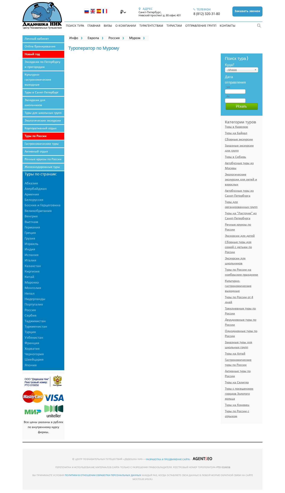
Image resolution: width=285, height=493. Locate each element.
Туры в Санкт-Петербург (42, 92)
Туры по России (36, 136)
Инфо (73, 38)
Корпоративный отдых (41, 128)
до (228, 96)
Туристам (174, 26)
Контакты (227, 26)
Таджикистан (35, 321)
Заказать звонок (247, 11)
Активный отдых (36, 151)
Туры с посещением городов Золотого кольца (239, 393)
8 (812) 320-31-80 (206, 13)
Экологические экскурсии (43, 120)
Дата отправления (228, 79)
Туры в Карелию (236, 127)
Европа (93, 38)
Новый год (32, 54)
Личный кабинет (37, 39)
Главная (93, 26)
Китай (29, 277)
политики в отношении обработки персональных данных (103, 475)
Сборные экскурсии (239, 139)
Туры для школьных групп (43, 113)
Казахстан (33, 266)
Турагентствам (151, 26)
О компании (125, 26)
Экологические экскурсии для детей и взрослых (241, 179)
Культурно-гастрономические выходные (38, 79)
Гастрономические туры (42, 144)
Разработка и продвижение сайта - (169, 459)
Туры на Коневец (237, 405)
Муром (134, 38)
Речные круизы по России (43, 159)
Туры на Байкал (236, 133)
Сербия (31, 315)
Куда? (229, 64)
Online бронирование (40, 46)
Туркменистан (36, 326)
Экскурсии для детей (240, 236)
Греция (30, 233)
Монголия (33, 288)
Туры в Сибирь (235, 157)
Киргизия (32, 271)
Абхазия (31, 183)
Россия (114, 38)
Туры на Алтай (235, 353)
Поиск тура (75, 26)
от (228, 87)
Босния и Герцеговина (43, 205)
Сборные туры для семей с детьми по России (238, 247)
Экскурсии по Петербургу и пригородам (42, 64)
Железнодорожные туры (42, 167)
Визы (108, 26)
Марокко (32, 282)
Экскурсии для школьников (35, 103)
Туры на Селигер (237, 382)
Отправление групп (200, 26)
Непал (29, 293)
